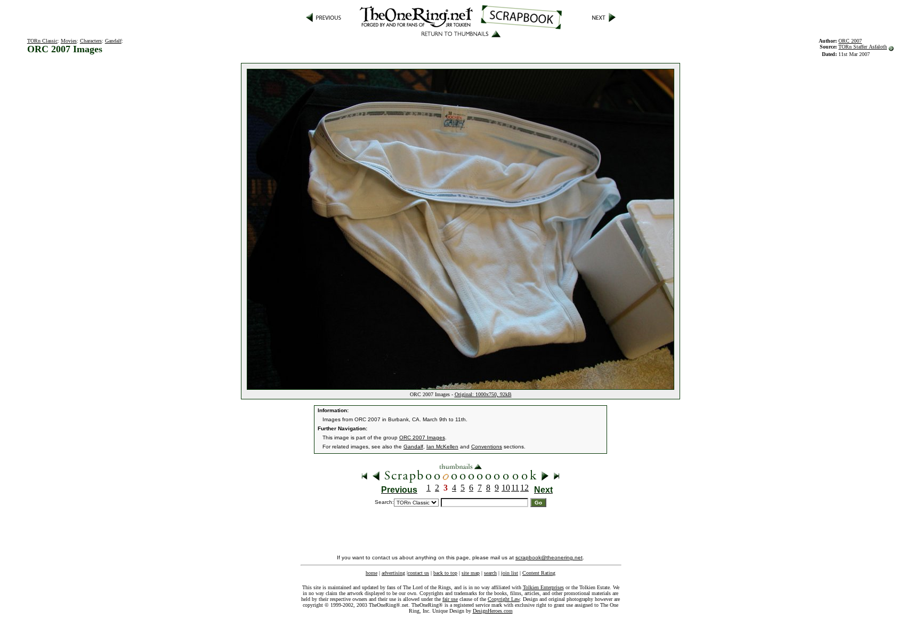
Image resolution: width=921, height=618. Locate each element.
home (371, 573)
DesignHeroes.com (493, 611)
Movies (69, 41)
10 (506, 487)
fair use (450, 599)
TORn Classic (42, 41)
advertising (393, 573)
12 (524, 487)
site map (471, 573)
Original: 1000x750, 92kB (483, 394)
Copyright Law (504, 599)
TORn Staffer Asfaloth (862, 47)
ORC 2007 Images (422, 437)
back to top (445, 573)
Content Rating (538, 573)
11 (515, 487)
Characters (91, 41)
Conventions (486, 447)
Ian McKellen (442, 447)
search (490, 573)
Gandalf (113, 41)
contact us (418, 573)
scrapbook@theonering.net (549, 557)
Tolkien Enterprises (543, 587)
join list (509, 573)
